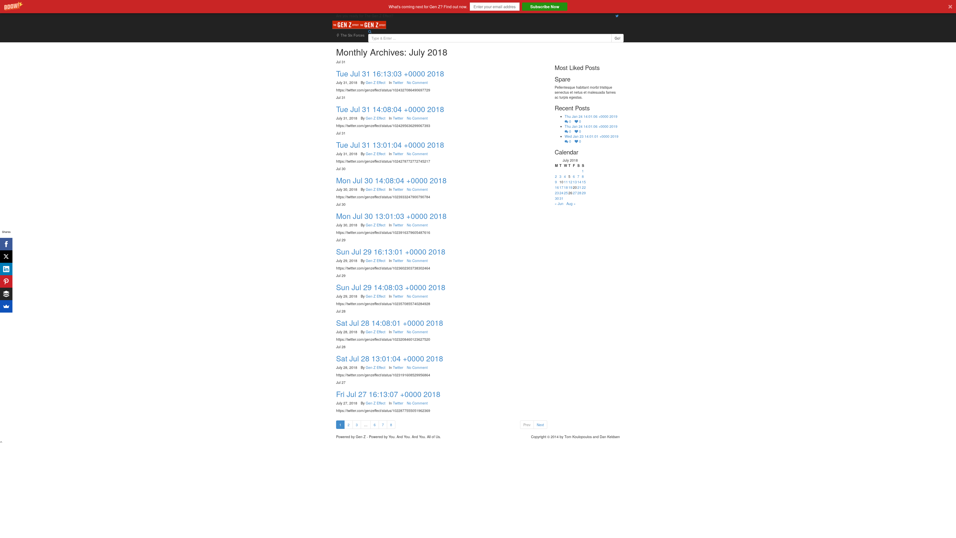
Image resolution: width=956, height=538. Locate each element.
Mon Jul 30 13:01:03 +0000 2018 (391, 215)
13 (575, 181)
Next (540, 424)
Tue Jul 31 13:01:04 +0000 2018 (390, 144)
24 (561, 192)
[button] (478, 6)
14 (579, 181)
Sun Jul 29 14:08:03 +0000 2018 (390, 287)
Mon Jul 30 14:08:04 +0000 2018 (391, 180)
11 (566, 181)
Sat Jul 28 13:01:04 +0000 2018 (389, 358)
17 (561, 187)
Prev (527, 424)
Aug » (571, 203)
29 (584, 192)
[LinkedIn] (6, 269)
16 (557, 187)
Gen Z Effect (375, 82)
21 (579, 187)
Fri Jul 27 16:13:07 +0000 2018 (388, 394)
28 (579, 192)
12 (570, 181)
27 (575, 192)
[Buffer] (6, 294)
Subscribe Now (544, 6)
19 (570, 187)
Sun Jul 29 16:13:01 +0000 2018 (390, 251)
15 (584, 181)
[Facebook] (6, 244)
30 (557, 198)
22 (584, 187)
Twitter (398, 82)
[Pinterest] (6, 281)
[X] (6, 256)
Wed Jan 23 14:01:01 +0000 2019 (591, 136)
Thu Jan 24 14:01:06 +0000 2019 (591, 116)
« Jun (559, 203)
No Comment (417, 82)
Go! (617, 38)
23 (557, 192)
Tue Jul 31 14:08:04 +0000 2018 (390, 109)
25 (566, 192)
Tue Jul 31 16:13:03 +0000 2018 (390, 73)
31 (561, 198)
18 (566, 187)
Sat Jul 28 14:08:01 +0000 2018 (389, 322)
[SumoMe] (6, 306)
